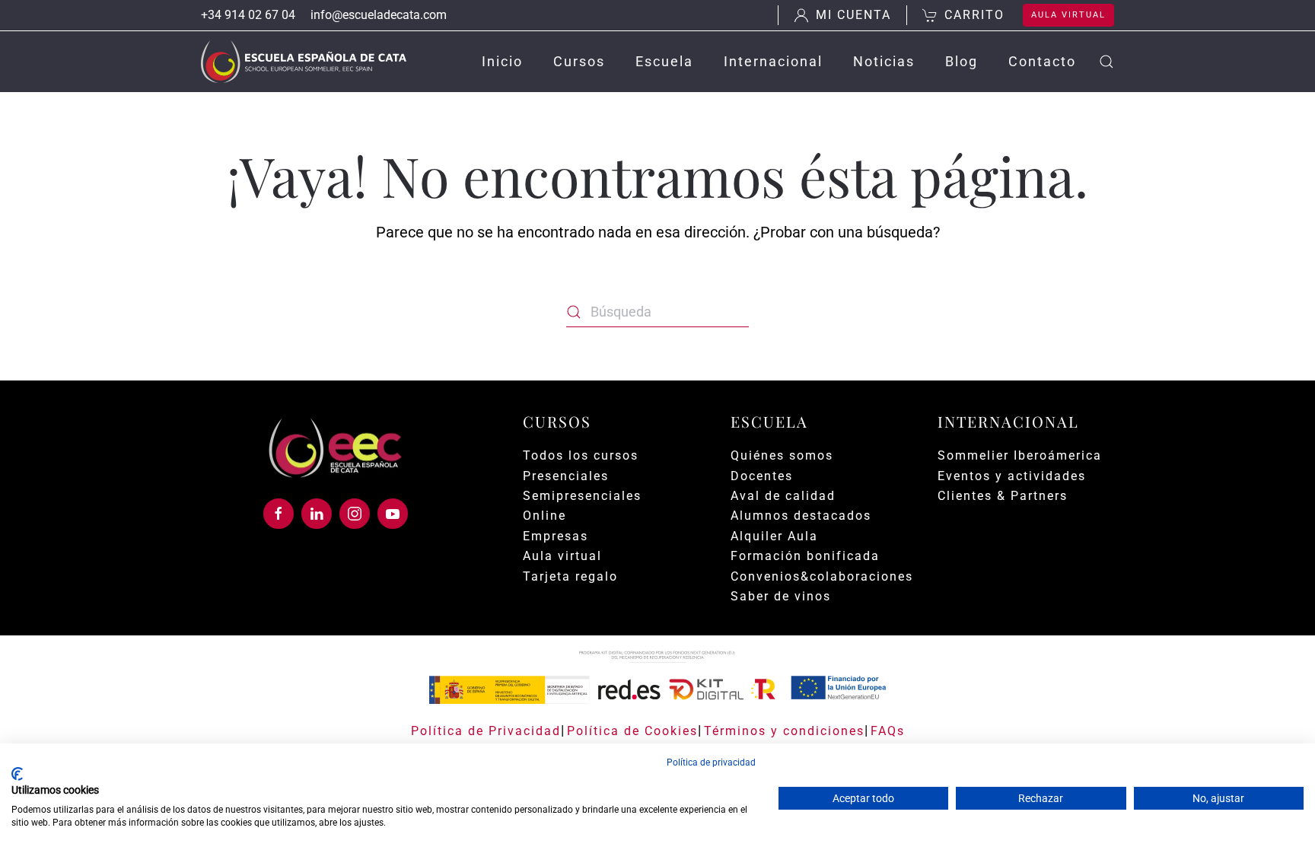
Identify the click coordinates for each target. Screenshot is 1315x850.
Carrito (974, 15)
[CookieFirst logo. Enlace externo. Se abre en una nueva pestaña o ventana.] (17, 774)
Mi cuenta (853, 15)
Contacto (1042, 61)
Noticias (884, 61)
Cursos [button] (579, 61)
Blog (961, 61)
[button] (1106, 61)
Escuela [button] (664, 61)
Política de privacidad (711, 762)
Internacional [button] (773, 61)
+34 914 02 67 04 (248, 15)
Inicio (502, 61)
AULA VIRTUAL (1068, 15)
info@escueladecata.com (378, 15)
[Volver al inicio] (303, 61)
